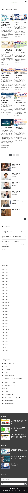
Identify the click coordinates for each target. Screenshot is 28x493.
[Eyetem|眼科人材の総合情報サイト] (14, 2)
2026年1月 (6, 287)
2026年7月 (6, 269)
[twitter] (12, 488)
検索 (25, 219)
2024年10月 (6, 305)
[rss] (16, 488)
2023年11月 (6, 329)
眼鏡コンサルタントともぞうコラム (12, 398)
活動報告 (6, 391)
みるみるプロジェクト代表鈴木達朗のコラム (14, 379)
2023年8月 (6, 335)
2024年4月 (6, 320)
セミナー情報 (7, 369)
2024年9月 (6, 308)
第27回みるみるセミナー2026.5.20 (10, 250)
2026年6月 (6, 272)
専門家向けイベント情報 (10, 383)
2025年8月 (6, 290)
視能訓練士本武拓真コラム (10, 403)
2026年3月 (6, 281)
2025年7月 (6, 293)
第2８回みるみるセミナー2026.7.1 (10, 241)
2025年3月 (6, 299)
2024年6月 (6, 314)
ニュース (6, 372)
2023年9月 (6, 332)
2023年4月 (6, 347)
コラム (5, 366)
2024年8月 (6, 311)
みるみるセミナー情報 (9, 375)
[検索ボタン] (26, 2)
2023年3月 (6, 350)
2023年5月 (6, 344)
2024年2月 (6, 326)
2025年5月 (6, 296)
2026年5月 (6, 275)
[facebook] (10, 488)
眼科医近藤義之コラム (9, 395)
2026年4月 (6, 278)
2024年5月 (6, 317)
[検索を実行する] (25, 484)
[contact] (17, 488)
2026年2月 (6, 284)
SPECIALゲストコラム (9, 363)
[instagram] (14, 488)
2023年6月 (6, 341)
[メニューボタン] (2, 2)
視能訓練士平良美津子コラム (11, 400)
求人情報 (6, 388)
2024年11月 (6, 302)
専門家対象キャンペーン (10, 385)
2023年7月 (6, 338)
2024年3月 (6, 323)
